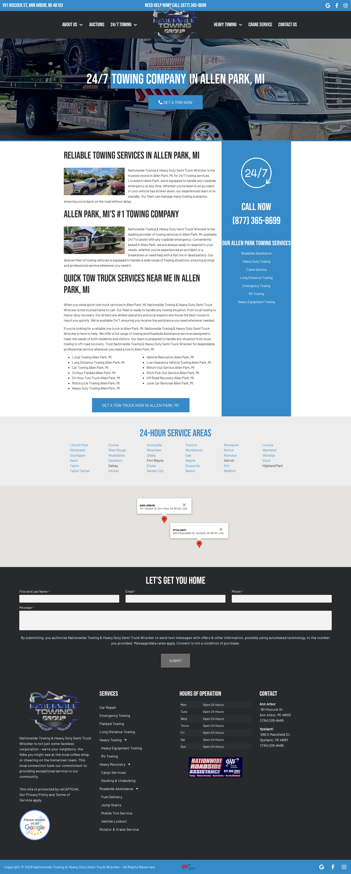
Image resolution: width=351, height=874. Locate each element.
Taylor (74, 466)
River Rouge (117, 450)
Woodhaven (194, 450)
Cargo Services (113, 772)
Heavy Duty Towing (256, 261)
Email (130, 591)
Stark (266, 460)
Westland (269, 450)
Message (26, 607)
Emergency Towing (256, 286)
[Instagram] (345, 5)
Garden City (155, 471)
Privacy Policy (37, 794)
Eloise (151, 466)
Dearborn (115, 460)
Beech (190, 471)
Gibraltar (268, 455)
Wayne (190, 460)
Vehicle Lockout (114, 821)
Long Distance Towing (256, 277)
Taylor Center (80, 471)
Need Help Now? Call (163, 5)
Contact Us (287, 25)
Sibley (151, 455)
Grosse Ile (192, 466)
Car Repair (108, 707)
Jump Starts (111, 805)
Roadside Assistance (256, 253)
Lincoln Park (79, 445)
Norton (229, 450)
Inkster (113, 471)
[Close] (184, 505)
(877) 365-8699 (193, 5)
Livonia (267, 445)
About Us (69, 25)
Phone (237, 591)
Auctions (96, 25)
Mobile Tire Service (116, 813)
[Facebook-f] (336, 5)
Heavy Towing (225, 25)
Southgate (77, 455)
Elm (227, 466)
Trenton (191, 445)
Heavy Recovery (112, 764)
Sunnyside (154, 445)
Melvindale (78, 450)
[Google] (327, 5)
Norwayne (231, 445)
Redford (229, 471)
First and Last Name (34, 591)
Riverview (154, 450)
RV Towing (256, 294)
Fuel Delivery (111, 797)
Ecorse (113, 445)
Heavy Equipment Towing (256, 302)
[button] (164, 520)
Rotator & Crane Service (119, 829)
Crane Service (260, 25)
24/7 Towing (120, 25)
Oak (188, 455)
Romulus (230, 455)
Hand (74, 460)
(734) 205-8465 (272, 720)
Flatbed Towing (112, 723)
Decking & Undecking (118, 780)
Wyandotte (116, 455)
